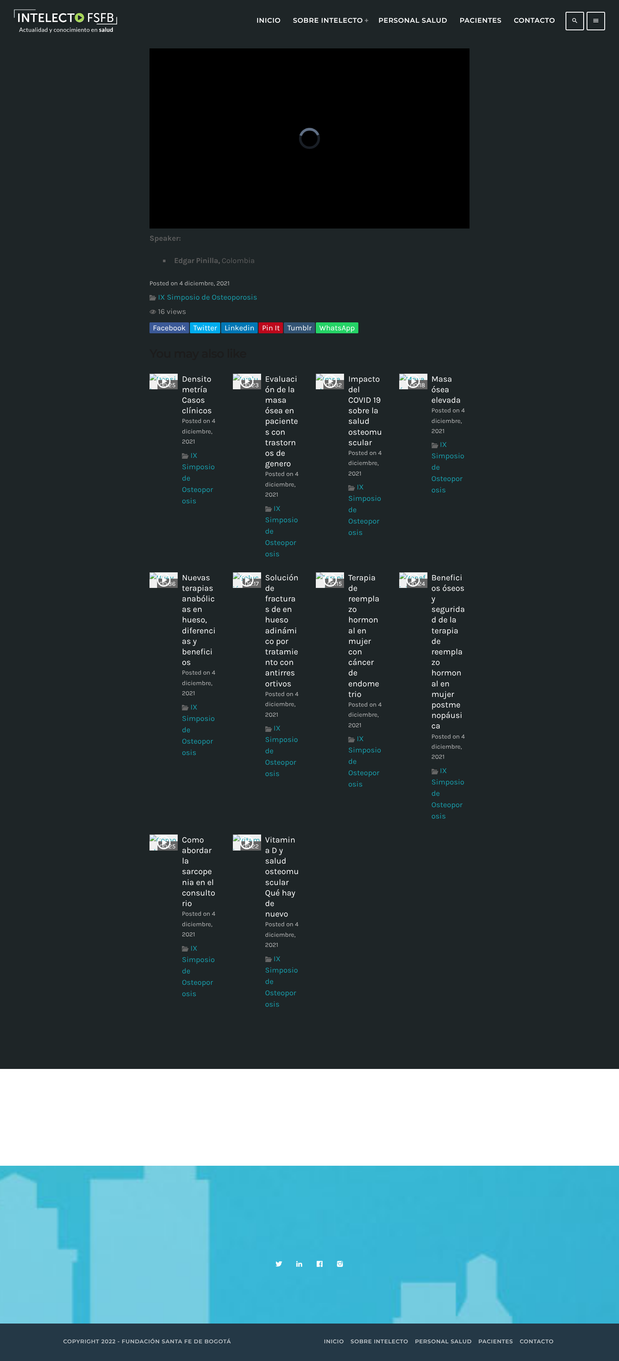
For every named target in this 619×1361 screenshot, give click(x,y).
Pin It (271, 327)
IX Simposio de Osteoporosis (207, 297)
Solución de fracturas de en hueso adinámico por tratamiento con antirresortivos (282, 630)
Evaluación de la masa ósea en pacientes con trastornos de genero (281, 421)
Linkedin (239, 327)
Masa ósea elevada (446, 389)
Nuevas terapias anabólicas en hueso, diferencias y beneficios (199, 620)
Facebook (169, 327)
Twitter (205, 327)
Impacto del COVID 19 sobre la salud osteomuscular (365, 410)
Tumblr (299, 327)
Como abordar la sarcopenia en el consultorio (198, 871)
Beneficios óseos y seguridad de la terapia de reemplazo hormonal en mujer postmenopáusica (448, 652)
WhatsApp (337, 327)
